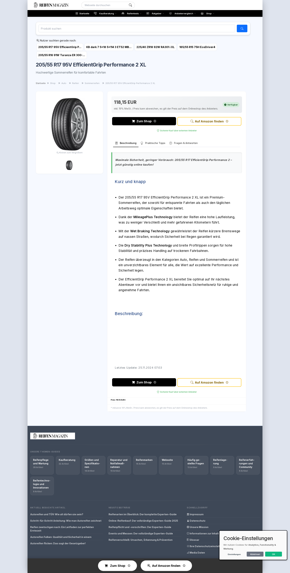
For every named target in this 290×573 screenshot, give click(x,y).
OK (273, 554)
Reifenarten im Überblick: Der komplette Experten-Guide (143, 514)
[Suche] (130, 5)
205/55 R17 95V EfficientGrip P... (59, 47)
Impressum (196, 514)
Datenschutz (197, 520)
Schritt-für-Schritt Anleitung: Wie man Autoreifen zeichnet (65, 520)
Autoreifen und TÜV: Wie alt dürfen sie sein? (56, 514)
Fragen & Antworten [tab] (186, 143)
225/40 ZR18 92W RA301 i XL (155, 47)
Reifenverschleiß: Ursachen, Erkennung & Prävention (141, 539)
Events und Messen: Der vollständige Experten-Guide (141, 533)
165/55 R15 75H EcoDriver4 (197, 47)
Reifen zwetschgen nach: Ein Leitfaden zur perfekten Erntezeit (62, 529)
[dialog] (253, 545)
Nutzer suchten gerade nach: (57, 40)
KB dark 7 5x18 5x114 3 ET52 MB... (109, 47)
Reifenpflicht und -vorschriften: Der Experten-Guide (140, 527)
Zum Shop (144, 121)
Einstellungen (234, 554)
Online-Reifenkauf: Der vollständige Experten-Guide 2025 (143, 520)
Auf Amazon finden (209, 121)
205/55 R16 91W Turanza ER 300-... (61, 55)
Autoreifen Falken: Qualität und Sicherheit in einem (60, 537)
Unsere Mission (198, 527)
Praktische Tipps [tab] (155, 143)
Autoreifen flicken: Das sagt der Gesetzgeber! (58, 543)
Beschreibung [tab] (128, 143)
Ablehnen (255, 554)
